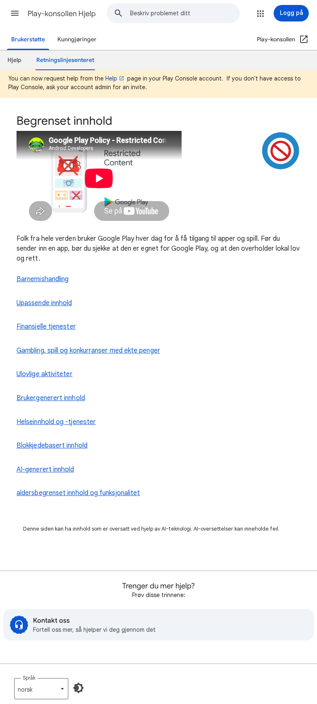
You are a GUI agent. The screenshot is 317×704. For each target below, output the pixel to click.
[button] (15, 13)
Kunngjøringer (77, 39)
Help (111, 78)
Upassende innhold (44, 303)
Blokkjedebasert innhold (52, 445)
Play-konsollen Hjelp (62, 13)
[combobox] (184, 13)
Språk (29, 678)
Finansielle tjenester (46, 326)
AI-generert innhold (45, 469)
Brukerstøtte (28, 39)
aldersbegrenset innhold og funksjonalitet (78, 493)
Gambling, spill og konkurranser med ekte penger (88, 350)
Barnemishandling (43, 279)
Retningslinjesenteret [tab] (65, 60)
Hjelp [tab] (14, 60)
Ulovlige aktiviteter (45, 374)
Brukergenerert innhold (51, 398)
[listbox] (41, 688)
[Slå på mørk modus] (78, 688)
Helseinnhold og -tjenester (56, 422)
